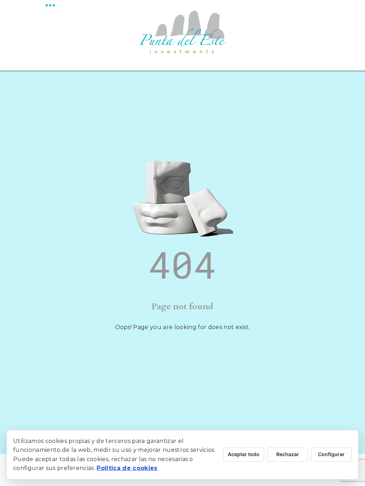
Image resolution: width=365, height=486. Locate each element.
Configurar (331, 454)
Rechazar (287, 454)
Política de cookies (127, 468)
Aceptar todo (243, 454)
